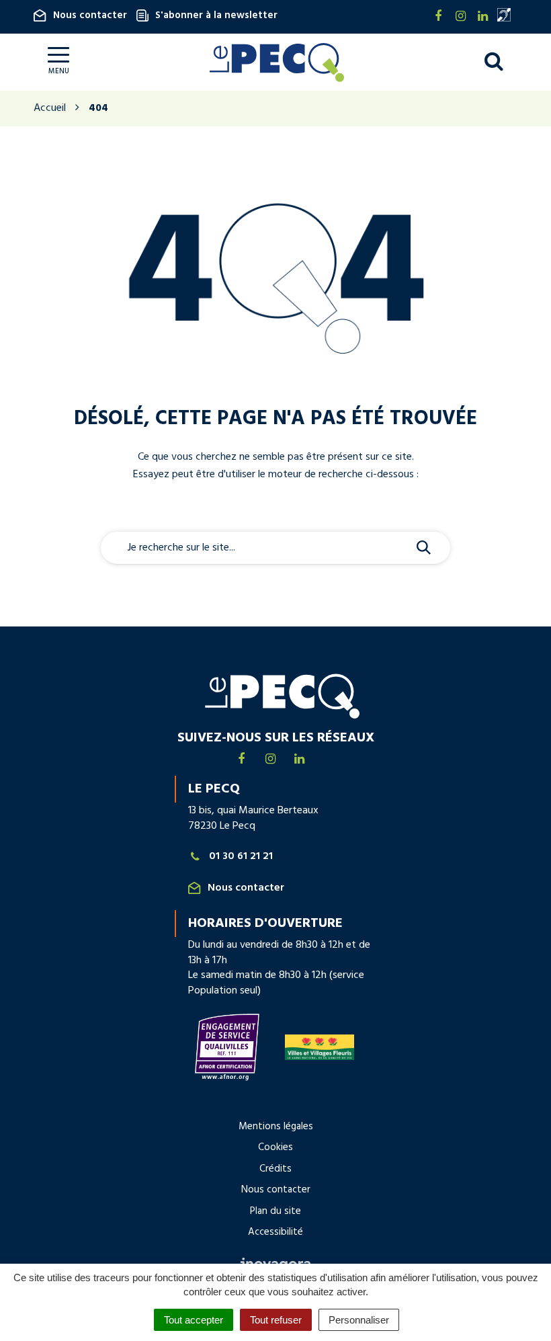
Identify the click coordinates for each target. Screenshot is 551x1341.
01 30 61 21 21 (241, 856)
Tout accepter (193, 1320)
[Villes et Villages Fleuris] (320, 1047)
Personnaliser (359, 1320)
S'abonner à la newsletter (216, 15)
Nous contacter (90, 15)
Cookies (275, 1147)
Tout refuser (276, 1320)
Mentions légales (276, 1127)
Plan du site (275, 1211)
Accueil (50, 108)
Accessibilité (275, 1232)
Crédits (275, 1169)
